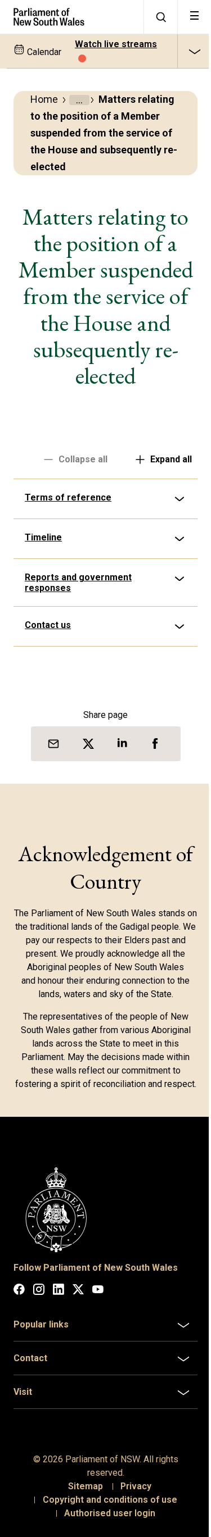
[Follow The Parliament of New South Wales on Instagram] (38, 1300)
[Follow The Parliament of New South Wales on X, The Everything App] (78, 1300)
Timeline (43, 537)
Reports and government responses (78, 582)
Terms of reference (68, 497)
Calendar (43, 52)
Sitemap (81, 1495)
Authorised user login (105, 1522)
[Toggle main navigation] (194, 17)
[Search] (160, 17)
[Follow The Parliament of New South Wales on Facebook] (19, 1300)
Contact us (48, 625)
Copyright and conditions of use (105, 1509)
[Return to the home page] (71, 17)
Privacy (131, 1495)
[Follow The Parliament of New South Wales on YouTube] (98, 1300)
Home (44, 99)
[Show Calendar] (194, 51)
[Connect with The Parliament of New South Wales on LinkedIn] (58, 1300)
